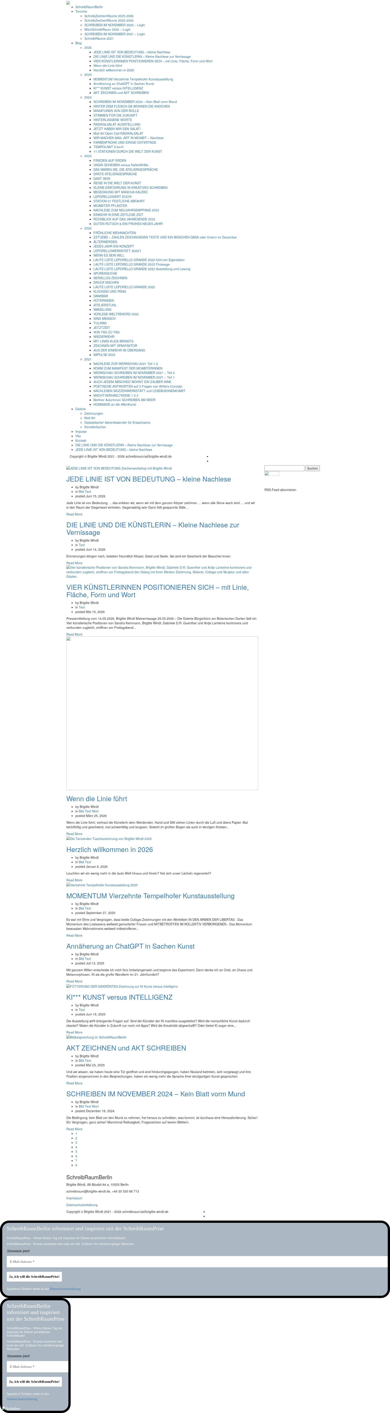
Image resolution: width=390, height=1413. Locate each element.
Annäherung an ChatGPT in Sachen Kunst (123, 83)
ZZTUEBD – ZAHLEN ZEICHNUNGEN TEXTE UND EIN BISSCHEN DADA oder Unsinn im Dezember (165, 237)
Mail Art (89, 418)
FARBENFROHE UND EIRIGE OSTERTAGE (124, 142)
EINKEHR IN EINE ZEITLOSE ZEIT (118, 214)
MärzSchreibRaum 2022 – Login (107, 29)
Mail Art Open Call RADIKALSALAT (118, 133)
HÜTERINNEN (103, 300)
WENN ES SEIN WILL (108, 255)
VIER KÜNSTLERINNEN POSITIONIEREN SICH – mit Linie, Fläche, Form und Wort (152, 61)
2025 (88, 74)
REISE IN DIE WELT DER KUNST (117, 183)
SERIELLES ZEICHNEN (110, 278)
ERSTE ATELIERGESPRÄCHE (115, 174)
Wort (95, 811)
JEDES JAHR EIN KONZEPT (113, 246)
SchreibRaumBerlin (89, 7)
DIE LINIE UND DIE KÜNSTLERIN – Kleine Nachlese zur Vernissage (142, 56)
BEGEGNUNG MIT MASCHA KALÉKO (120, 192)
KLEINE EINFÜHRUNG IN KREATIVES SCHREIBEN (130, 187)
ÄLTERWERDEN (105, 241)
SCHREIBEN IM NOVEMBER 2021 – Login (114, 34)
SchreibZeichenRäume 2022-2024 (109, 20)
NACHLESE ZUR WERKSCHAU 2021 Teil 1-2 (125, 363)
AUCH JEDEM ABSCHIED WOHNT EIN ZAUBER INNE (132, 381)
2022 (88, 228)
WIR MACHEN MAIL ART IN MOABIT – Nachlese (128, 138)
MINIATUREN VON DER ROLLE (116, 110)
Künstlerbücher (95, 427)
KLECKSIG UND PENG (109, 291)
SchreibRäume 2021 (99, 38)
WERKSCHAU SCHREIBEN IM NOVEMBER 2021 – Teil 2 (134, 372)
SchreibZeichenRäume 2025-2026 (109, 16)
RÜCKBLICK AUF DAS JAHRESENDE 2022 (124, 219)
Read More (74, 514)
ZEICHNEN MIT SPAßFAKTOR (115, 345)
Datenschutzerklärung (82, 1204)
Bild (81, 491)
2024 (88, 97)
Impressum (74, 1198)
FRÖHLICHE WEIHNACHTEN (114, 232)
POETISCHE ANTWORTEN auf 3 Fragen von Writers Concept (137, 386)
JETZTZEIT (101, 327)
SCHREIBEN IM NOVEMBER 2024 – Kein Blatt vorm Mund (135, 101)
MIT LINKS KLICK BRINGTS (113, 341)
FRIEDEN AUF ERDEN (109, 160)
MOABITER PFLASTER (110, 205)
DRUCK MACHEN (106, 282)
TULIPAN (100, 323)
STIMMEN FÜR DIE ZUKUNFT (115, 115)
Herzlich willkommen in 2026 (113, 70)
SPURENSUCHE (105, 273)
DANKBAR (100, 296)
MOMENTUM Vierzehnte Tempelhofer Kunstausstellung (133, 79)
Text (88, 491)
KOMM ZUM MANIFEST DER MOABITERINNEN (127, 368)
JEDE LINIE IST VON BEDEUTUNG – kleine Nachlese (131, 52)
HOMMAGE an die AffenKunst (114, 404)
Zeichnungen (93, 413)
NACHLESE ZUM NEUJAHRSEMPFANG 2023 (126, 210)
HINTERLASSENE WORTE (112, 119)
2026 (88, 47)
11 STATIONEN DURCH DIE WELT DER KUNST (127, 151)
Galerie (80, 409)
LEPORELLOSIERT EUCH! (112, 196)
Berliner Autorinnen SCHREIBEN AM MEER (124, 400)
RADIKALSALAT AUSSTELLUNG (116, 124)
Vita (78, 436)
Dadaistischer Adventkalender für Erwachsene (117, 422)
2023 (88, 156)
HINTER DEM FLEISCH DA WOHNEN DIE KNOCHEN (131, 106)
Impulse (81, 431)
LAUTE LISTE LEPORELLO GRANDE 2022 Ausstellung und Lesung (141, 269)
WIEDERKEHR (103, 336)
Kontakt (80, 440)
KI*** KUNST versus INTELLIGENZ (118, 88)
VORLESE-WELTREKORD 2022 (116, 314)
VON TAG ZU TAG (106, 332)
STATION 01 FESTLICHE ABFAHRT (119, 201)
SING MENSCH (104, 318)
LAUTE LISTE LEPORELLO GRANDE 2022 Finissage (131, 264)
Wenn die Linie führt (107, 65)
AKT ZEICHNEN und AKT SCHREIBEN (121, 92)
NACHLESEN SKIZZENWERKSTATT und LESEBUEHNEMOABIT (139, 390)
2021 (88, 359)
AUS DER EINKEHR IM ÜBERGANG (119, 350)
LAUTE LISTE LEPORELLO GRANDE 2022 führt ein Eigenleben (139, 259)
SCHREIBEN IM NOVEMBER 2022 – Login (114, 25)
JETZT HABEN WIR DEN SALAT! (117, 128)
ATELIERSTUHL (105, 305)
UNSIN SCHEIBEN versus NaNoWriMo (121, 165)
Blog (78, 43)
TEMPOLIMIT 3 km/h (108, 147)
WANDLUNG (102, 309)
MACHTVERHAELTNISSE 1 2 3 (115, 395)
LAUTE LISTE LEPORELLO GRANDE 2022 (124, 287)
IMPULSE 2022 (104, 354)
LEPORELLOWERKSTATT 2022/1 (117, 250)
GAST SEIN (101, 178)
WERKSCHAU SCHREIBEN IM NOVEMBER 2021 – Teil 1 (134, 377)
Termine (81, 11)
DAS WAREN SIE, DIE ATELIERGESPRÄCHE (125, 169)
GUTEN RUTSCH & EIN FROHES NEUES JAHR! (128, 223)
